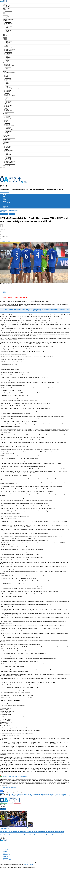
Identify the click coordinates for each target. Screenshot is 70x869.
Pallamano (7, 56)
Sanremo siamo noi (10, 164)
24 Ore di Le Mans (9, 65)
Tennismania (8, 158)
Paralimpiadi (8, 87)
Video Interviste (9, 162)
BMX (6, 27)
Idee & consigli (6, 165)
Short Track (8, 116)
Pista (6, 24)
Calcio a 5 (7, 46)
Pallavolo (5, 38)
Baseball (7, 42)
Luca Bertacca (52, 795)
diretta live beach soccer (50, 794)
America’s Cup (8, 110)
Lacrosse (7, 54)
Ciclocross (8, 33)
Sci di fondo (8, 119)
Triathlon (7, 106)
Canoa (6, 76)
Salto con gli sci (9, 124)
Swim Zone (8, 157)
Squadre (5, 39)
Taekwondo (8, 99)
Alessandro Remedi (22, 794)
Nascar (7, 69)
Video (4, 145)
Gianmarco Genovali (8, 795)
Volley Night (8, 160)
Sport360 (5, 71)
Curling (7, 132)
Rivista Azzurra (6, 5)
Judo (6, 82)
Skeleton (7, 123)
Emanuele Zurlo (60, 794)
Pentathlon (8, 90)
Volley (6, 61)
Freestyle (7, 128)
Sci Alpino (5, 113)
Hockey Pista (8, 52)
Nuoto (4, 13)
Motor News (8, 151)
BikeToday (7, 147)
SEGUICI (2, 793)
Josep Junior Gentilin (26, 795)
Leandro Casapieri (35, 795)
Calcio (6, 45)
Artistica (7, 16)
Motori (4, 63)
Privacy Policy (5, 856)
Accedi (4, 143)
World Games (6, 140)
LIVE (4, 34)
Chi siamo (5, 851)
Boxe (6, 75)
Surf (6, 98)
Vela (6, 109)
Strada (7, 31)
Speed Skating (8, 131)
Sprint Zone (8, 155)
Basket (7, 44)
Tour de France (9, 23)
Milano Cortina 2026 (10, 138)
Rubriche (7, 91)
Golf (6, 80)
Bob (6, 121)
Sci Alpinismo (8, 134)
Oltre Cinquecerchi (9, 112)
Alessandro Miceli (13, 794)
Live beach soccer (44, 795)
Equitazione (8, 79)
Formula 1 (5, 35)
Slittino (7, 120)
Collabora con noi (6, 854)
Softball (7, 60)
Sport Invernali (6, 114)
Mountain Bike (8, 26)
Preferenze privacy (7, 859)
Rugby (6, 58)
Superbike (7, 64)
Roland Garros (8, 11)
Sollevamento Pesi (10, 95)
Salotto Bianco (8, 154)
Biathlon (7, 117)
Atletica (4, 12)
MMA (6, 86)
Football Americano (10, 49)
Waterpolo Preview (10, 161)
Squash (7, 97)
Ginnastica (5, 15)
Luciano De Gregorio (5, 241)
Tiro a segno (8, 104)
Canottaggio (8, 78)
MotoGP (5, 37)
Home (4, 4)
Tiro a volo (7, 102)
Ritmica (7, 18)
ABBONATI (6, 192)
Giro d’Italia (8, 22)
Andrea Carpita (30, 794)
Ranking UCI (8, 30)
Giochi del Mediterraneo (8, 6)
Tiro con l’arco (8, 105)
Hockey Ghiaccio (9, 50)
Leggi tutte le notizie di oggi (9, 787)
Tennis (4, 9)
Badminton (8, 74)
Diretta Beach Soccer (39, 794)
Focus (6, 149)
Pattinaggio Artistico (10, 129)
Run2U (7, 153)
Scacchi (7, 93)
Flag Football (8, 48)
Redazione (5, 853)
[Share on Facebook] (36, 286)
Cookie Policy (5, 858)
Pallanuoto (8, 57)
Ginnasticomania (9, 150)
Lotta (6, 84)
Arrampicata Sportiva (10, 72)
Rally (6, 68)
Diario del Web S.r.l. (28, 864)
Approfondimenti (7, 139)
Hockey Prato (8, 53)
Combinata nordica (9, 125)
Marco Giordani (59, 795)
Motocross (8, 67)
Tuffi (6, 108)
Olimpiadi (5, 136)
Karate (7, 83)
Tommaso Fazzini (10, 797)
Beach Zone (8, 146)
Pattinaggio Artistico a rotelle (12, 89)
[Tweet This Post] (36, 287)
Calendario (8, 28)
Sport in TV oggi (6, 8)
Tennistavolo (8, 101)
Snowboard (8, 127)
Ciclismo (5, 20)
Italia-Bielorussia (17, 795)
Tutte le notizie (6, 135)
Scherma (7, 94)
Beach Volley (8, 41)
